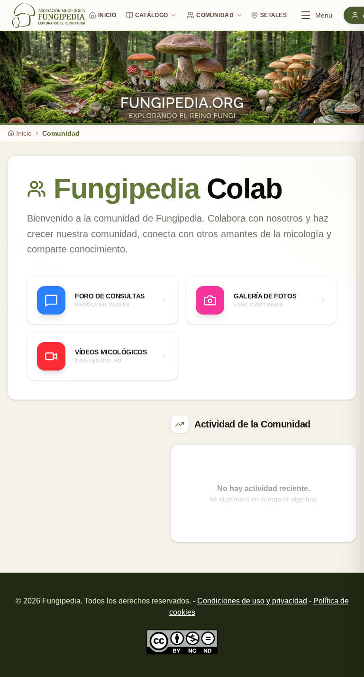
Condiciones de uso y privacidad (252, 601)
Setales (273, 15)
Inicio (107, 15)
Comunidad (215, 15)
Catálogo (151, 15)
